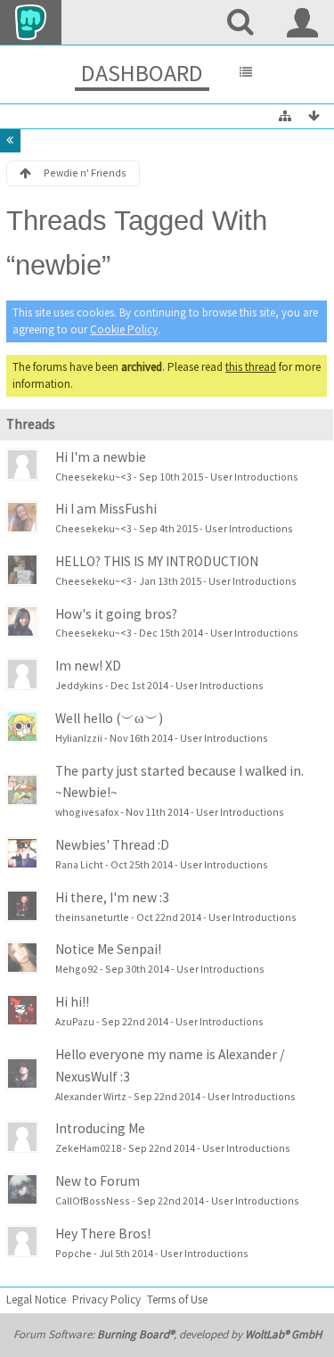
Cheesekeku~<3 (93, 476)
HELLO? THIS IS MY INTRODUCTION (156, 561)
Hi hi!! (72, 1001)
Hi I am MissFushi (106, 508)
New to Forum (97, 1180)
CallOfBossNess (92, 1200)
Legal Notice (36, 1299)
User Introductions (254, 476)
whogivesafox (86, 811)
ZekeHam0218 (88, 1148)
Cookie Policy (124, 329)
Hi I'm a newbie (100, 456)
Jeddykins (79, 685)
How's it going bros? (116, 613)
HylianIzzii (78, 737)
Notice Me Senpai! (108, 949)
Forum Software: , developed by (167, 1334)
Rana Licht (79, 864)
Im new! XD (88, 665)
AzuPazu (74, 1021)
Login (303, 22)
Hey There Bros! (103, 1233)
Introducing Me (100, 1128)
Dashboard (142, 72)
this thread (250, 366)
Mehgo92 (76, 968)
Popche (73, 1253)
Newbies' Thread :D (112, 844)
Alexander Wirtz (90, 1096)
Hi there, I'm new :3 (112, 897)
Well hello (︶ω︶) (109, 718)
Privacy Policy (106, 1299)
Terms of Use (177, 1299)
